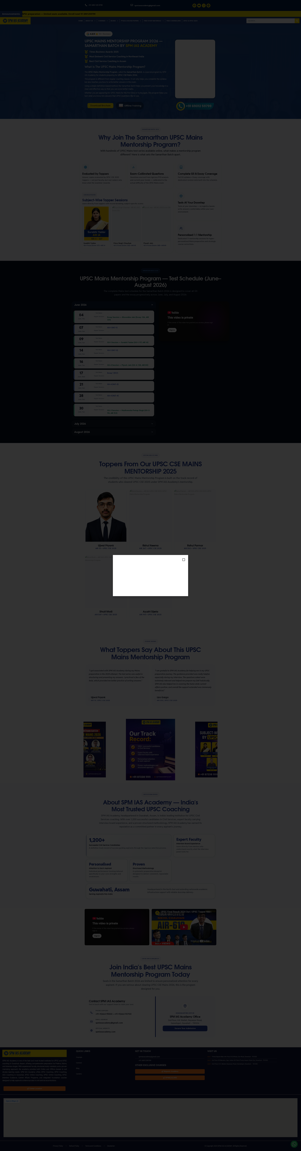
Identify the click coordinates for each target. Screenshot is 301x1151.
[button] (183, 559)
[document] (150, 575)
